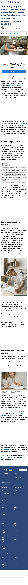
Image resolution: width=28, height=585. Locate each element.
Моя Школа (17, 27)
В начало (22, 470)
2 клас (15, 502)
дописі (22, 123)
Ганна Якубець (9, 27)
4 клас (15, 505)
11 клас (3, 514)
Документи (16, 479)
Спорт (16, 490)
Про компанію (4, 473)
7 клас (2, 509)
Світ (2, 490)
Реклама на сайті (5, 479)
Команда (16, 473)
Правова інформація (6, 475)
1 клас (2, 502)
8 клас (15, 509)
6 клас (15, 507)
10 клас (15, 512)
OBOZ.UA (4, 487)
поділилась (8, 450)
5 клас (2, 507)
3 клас (2, 505)
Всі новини (17, 493)
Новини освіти (5, 496)
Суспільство (5, 493)
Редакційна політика (6, 482)
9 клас (2, 512)
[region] (14, 109)
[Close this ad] (27, 577)
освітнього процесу (14, 85)
